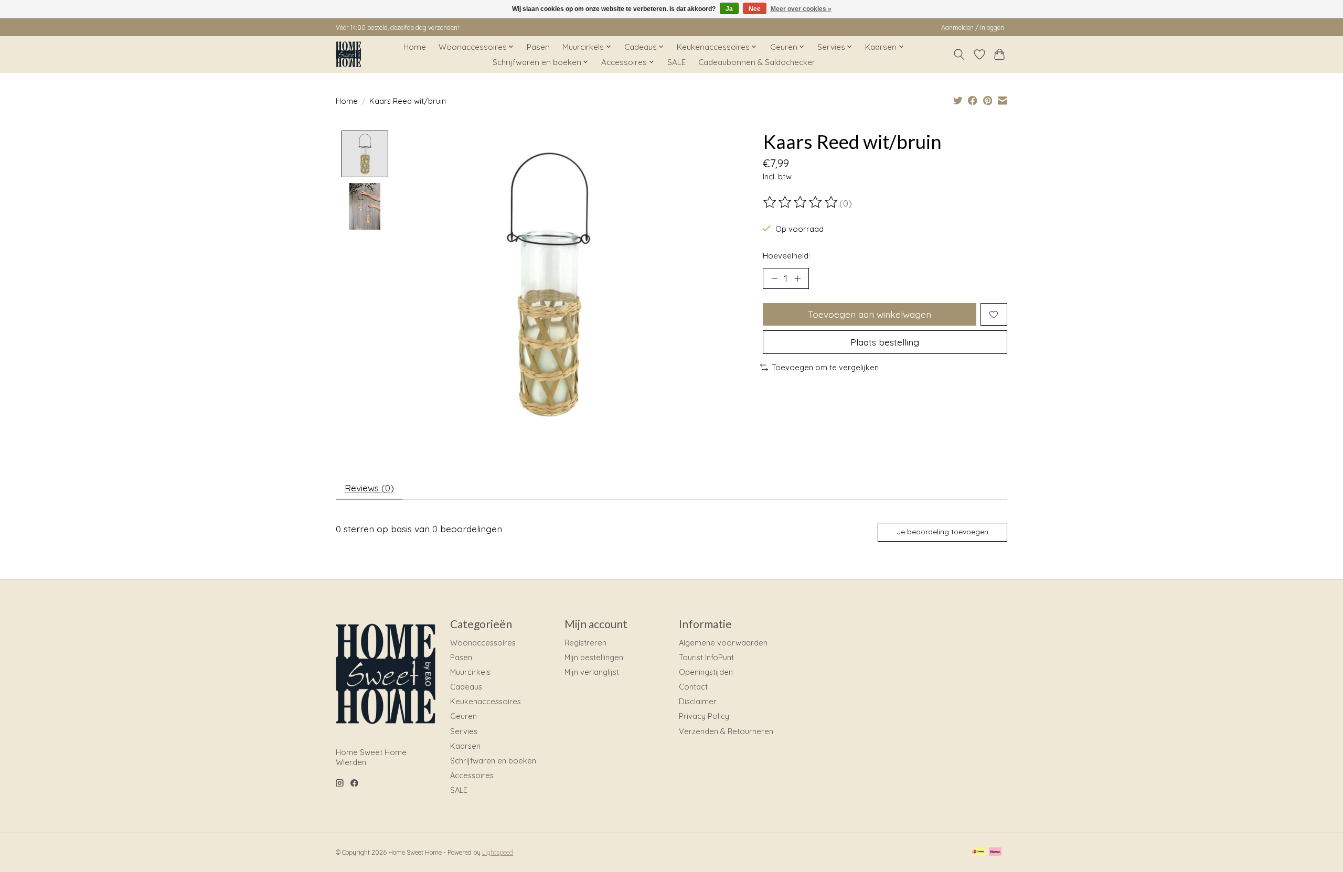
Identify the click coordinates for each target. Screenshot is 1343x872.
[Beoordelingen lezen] (801, 202)
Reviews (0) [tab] (369, 487)
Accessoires (472, 775)
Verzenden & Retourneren (726, 731)
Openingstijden (706, 672)
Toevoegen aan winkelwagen (869, 314)
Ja (729, 9)
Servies (463, 731)
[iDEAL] (978, 852)
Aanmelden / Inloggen (972, 27)
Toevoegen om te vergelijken (825, 367)
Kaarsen (465, 746)
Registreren (585, 643)
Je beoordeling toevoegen (942, 531)
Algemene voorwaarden (723, 643)
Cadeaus (466, 687)
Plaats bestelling (884, 342)
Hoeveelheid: (786, 256)
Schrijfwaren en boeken (493, 761)
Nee (755, 9)
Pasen (538, 47)
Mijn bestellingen (593, 657)
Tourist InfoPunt (706, 657)
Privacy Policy (704, 716)
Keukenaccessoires (485, 701)
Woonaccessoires (483, 643)
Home (414, 47)
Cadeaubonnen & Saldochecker (756, 62)
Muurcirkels (470, 672)
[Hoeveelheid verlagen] (774, 278)
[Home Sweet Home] (348, 54)
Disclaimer (698, 701)
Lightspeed (497, 852)
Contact (693, 687)
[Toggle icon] (959, 54)
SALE (676, 62)
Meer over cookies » (801, 9)
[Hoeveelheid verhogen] (797, 278)
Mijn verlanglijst (591, 672)
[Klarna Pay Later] (995, 852)
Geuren (463, 716)
